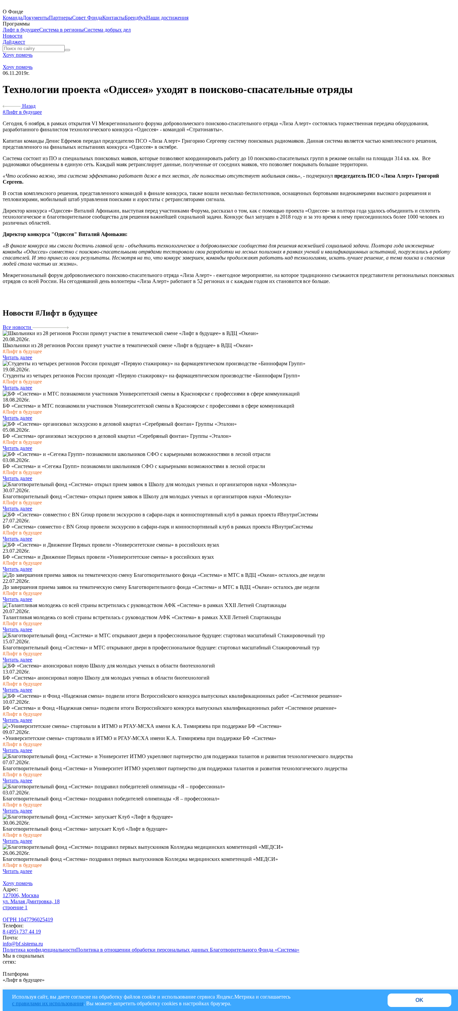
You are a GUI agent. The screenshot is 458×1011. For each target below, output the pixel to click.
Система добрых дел (107, 30)
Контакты (113, 17)
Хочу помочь (18, 55)
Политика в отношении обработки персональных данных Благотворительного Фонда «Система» (187, 950)
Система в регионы (61, 30)
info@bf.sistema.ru (23, 944)
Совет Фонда (87, 17)
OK (419, 1000)
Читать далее (17, 357)
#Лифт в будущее (22, 112)
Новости (12, 36)
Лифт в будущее (21, 30)
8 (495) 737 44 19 (22, 931)
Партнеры (60, 17)
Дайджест (14, 42)
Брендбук (135, 17)
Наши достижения (167, 17)
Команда (12, 17)
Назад (28, 106)
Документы (35, 17)
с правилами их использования (47, 1003)
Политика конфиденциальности (39, 950)
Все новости (18, 327)
